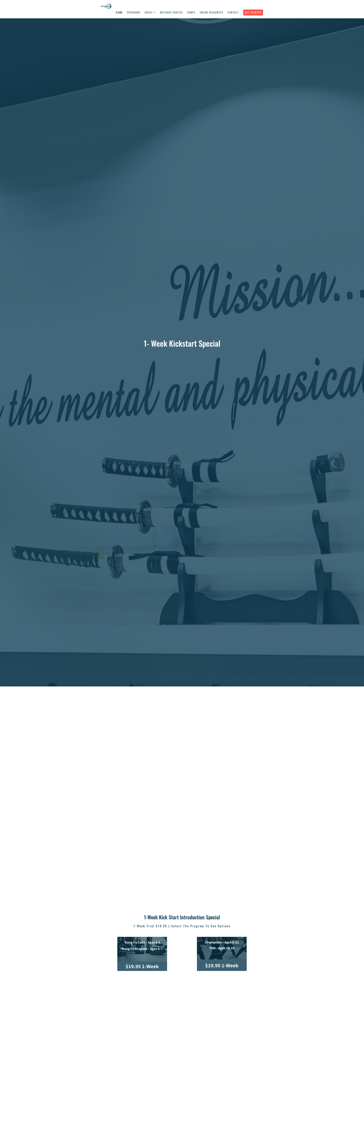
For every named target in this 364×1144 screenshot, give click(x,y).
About (149, 12)
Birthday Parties (171, 12)
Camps (191, 12)
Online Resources (211, 12)
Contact (233, 12)
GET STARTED (253, 12)
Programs (133, 12)
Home (119, 12)
